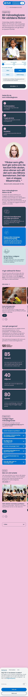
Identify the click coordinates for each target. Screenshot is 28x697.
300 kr (7, 74)
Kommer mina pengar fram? (11, 446)
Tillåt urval (14, 693)
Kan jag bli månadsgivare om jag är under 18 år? (12, 452)
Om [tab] (18, 670)
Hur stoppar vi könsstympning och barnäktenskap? (12, 436)
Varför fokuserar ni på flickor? (12, 431)
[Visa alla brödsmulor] (7, 7)
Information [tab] (12, 670)
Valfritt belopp (20, 74)
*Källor (5, 525)
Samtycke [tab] (4, 670)
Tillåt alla (14, 689)
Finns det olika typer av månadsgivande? (10, 463)
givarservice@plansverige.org (13, 424)
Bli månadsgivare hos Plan (16, 7)
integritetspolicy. (11, 678)
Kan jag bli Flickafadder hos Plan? (11, 457)
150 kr (8, 70)
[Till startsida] (8, 3)
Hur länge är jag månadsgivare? (8, 442)
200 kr (20, 70)
